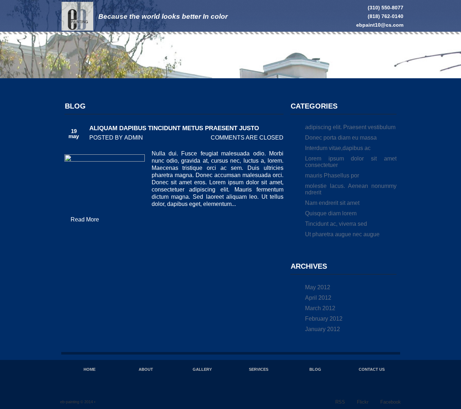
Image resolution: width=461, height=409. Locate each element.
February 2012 (324, 319)
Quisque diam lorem (331, 213)
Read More (85, 220)
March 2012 (320, 308)
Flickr (362, 402)
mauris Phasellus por (332, 175)
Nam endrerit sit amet (332, 203)
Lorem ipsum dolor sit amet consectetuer (351, 161)
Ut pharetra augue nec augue (342, 234)
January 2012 (322, 329)
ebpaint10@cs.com (379, 25)
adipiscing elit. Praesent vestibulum (350, 127)
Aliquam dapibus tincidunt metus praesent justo (174, 128)
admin (133, 138)
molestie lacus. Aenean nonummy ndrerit (351, 189)
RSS (340, 402)
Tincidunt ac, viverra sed (336, 224)
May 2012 (317, 287)
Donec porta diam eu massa (341, 138)
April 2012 (318, 298)
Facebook (390, 402)
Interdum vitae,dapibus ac (338, 148)
